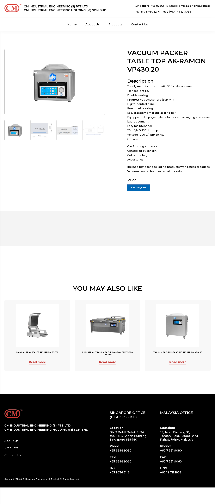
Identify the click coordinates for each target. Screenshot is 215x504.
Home (72, 24)
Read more (37, 362)
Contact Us (139, 24)
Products (115, 24)
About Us (92, 24)
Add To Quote (138, 187)
